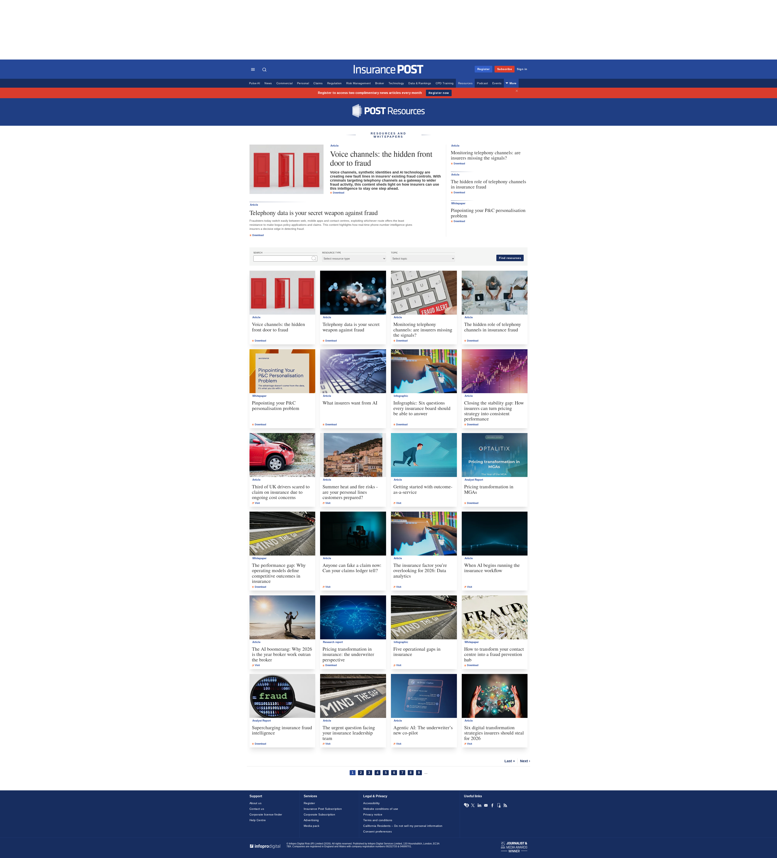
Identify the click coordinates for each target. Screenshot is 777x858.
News (268, 83)
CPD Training (445, 83)
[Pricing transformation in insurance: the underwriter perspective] (353, 617)
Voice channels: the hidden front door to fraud (381, 158)
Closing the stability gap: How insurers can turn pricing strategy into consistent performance (494, 411)
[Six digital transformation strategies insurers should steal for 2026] (495, 696)
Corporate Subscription (319, 814)
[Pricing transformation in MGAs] (495, 455)
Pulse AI (254, 83)
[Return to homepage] (389, 72)
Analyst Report (474, 479)
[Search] (265, 69)
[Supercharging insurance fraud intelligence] (282, 696)
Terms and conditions (377, 820)
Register (483, 69)
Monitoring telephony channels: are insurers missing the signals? (486, 155)
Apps (498, 805)
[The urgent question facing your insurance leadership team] (353, 696)
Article (334, 145)
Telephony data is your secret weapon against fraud (313, 212)
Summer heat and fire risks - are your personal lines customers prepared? (350, 492)
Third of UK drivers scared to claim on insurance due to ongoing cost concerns (281, 492)
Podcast (482, 83)
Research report (333, 642)
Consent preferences (377, 831)
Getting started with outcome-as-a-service (422, 489)
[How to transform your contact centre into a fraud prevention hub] (495, 617)
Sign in (522, 69)
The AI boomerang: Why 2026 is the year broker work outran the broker (282, 654)
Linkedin (479, 805)
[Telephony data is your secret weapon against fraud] (353, 293)
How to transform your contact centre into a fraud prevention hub (494, 654)
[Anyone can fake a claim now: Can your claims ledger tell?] (353, 534)
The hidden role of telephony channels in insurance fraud (488, 184)
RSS (505, 805)
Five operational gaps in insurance (417, 651)
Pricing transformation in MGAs (488, 489)
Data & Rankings (419, 83)
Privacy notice (372, 814)
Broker (379, 83)
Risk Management (358, 83)
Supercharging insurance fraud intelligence (282, 730)
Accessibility (371, 803)
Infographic (401, 395)
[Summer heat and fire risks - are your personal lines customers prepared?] (353, 455)
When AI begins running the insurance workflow (492, 567)
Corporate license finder (265, 814)
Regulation (334, 83)
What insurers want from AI (350, 402)
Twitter (472, 805)
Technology (396, 83)
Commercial (284, 83)
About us (255, 803)
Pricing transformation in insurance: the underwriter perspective (348, 654)
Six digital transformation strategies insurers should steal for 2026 (494, 733)
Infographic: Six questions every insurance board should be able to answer (421, 408)
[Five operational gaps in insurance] (424, 617)
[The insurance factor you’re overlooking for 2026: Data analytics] (424, 534)
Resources (465, 83)
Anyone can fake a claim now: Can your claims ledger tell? (352, 567)
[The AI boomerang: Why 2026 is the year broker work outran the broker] (282, 617)
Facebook (492, 805)
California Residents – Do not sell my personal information (402, 825)
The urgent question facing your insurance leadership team (349, 733)
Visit (257, 503)
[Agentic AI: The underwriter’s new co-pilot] (424, 696)
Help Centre (257, 820)
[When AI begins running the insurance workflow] (495, 534)
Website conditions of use (380, 808)
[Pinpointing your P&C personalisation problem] (282, 371)
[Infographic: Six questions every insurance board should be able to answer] (424, 371)
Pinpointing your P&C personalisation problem (488, 213)
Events (496, 83)
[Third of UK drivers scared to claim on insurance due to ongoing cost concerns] (282, 455)
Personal (303, 83)
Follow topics (466, 805)
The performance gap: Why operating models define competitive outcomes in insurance (279, 573)
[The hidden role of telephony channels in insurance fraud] (495, 293)
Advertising (311, 820)
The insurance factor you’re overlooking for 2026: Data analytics (420, 570)
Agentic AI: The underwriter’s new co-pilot (423, 730)
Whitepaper (458, 203)
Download (338, 193)
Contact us (256, 808)
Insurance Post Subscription (323, 808)
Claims (318, 83)
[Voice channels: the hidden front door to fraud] (286, 170)
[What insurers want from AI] (353, 371)
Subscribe (504, 69)
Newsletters (485, 805)
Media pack (311, 825)
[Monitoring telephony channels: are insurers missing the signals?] (424, 293)
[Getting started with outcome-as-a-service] (424, 455)
